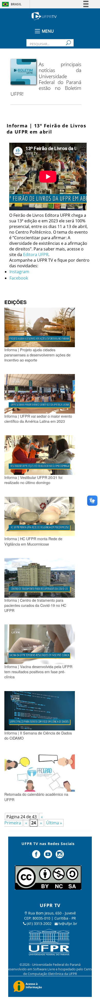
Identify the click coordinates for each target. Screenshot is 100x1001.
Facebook (18, 278)
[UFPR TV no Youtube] (48, 856)
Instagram (19, 271)
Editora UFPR (35, 254)
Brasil (16, 4)
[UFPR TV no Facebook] (37, 856)
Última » (54, 823)
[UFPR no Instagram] (59, 856)
